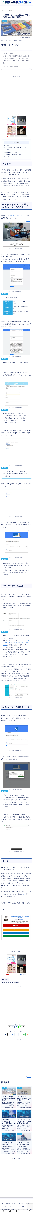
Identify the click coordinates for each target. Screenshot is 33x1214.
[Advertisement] (16, 94)
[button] (23, 1027)
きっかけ (8, 145)
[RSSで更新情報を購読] (27, 1034)
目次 (14, 142)
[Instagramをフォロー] (16, 1034)
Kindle (15, 932)
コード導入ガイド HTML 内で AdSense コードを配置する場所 (16, 643)
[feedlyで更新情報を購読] (24, 1034)
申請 (23, 894)
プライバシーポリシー (24, 1203)
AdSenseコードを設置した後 (13, 154)
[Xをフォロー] (9, 1034)
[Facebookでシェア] (13, 1027)
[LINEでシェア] (20, 1027)
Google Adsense (7, 982)
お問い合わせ (24, 1206)
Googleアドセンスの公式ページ (17, 215)
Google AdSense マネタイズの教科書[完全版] (19, 917)
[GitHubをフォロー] (20, 1034)
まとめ (7, 157)
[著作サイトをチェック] (5, 1034)
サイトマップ (8, 1206)
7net (16, 935)
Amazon (16, 929)
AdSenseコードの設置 (11, 152)
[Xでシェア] (9, 1027)
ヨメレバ (22, 919)
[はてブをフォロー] (12, 1034)
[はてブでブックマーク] (16, 1027)
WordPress (5, 979)
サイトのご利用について (8, 1203)
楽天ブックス (16, 925)
